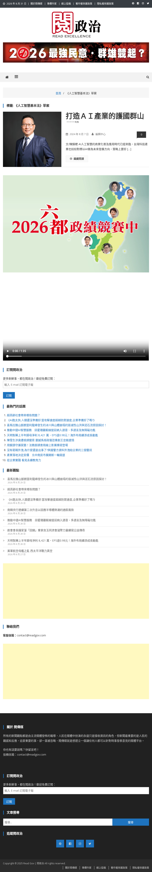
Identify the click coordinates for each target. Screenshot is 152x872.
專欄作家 (52, 3)
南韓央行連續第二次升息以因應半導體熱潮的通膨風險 (40, 510)
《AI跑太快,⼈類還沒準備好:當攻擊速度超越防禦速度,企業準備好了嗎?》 (51, 420)
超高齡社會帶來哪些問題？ (23, 415)
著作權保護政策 (84, 3)
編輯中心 (100, 134)
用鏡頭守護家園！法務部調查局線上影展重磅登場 (37, 445)
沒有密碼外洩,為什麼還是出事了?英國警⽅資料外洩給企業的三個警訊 (49, 450)
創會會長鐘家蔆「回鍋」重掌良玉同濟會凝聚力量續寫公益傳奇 (46, 530)
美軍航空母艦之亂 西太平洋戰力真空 (29, 551)
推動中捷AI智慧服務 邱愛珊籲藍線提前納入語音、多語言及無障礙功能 (51, 430)
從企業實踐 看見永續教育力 (24, 460)
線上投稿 (66, 3)
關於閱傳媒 (36, 3)
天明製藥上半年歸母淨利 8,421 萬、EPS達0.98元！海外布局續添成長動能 (52, 435)
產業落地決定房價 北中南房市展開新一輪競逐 (36, 455)
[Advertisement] (76, 591)
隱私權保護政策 (105, 3)
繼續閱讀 (79, 158)
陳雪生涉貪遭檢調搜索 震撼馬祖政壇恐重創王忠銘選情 (40, 440)
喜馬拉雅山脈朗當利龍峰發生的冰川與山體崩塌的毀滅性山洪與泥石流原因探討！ (57, 425)
